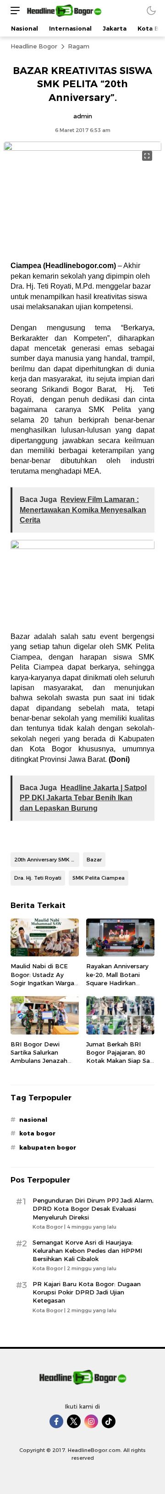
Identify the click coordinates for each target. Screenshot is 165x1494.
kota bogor (37, 1133)
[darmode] (151, 10)
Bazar (94, 859)
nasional (33, 1119)
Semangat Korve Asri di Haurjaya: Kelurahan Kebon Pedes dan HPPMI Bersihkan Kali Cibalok (87, 1250)
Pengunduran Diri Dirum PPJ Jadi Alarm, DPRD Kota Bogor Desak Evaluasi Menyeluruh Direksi (93, 1208)
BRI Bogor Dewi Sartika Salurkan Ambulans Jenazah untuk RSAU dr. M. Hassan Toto (39, 1060)
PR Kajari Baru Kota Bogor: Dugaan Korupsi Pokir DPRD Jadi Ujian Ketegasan (87, 1292)
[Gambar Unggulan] (82, 148)
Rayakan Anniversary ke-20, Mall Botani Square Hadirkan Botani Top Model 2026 (117, 982)
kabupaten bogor (47, 1147)
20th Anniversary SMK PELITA (46, 859)
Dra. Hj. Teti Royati (37, 878)
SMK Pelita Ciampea (98, 878)
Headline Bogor (34, 46)
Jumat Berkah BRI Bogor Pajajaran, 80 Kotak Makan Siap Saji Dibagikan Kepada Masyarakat (119, 1060)
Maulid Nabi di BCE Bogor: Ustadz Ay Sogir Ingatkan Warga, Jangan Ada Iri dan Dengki (43, 982)
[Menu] (13, 10)
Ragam (78, 46)
